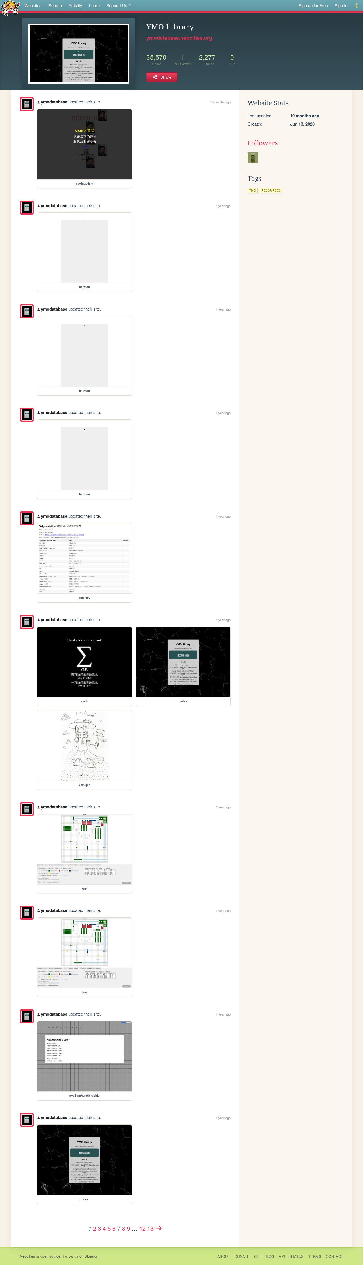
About (223, 1256)
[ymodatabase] (27, 104)
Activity (75, 5)
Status (297, 1256)
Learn (94, 5)
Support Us (116, 5)
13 (150, 1228)
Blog (269, 1256)
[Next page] (158, 1228)
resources (271, 190)
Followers (263, 143)
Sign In (341, 5)
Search (55, 5)
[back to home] (10, 8)
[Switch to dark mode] (357, 5)
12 (142, 1228)
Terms (314, 1256)
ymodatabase (54, 102)
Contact (334, 1256)
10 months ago (220, 102)
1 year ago (223, 205)
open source (50, 1256)
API (282, 1256)
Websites (33, 5)
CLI (257, 1256)
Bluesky (91, 1256)
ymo (252, 190)
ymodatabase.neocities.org (179, 37)
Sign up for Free (313, 5)
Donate (242, 1256)
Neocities (27, 1256)
